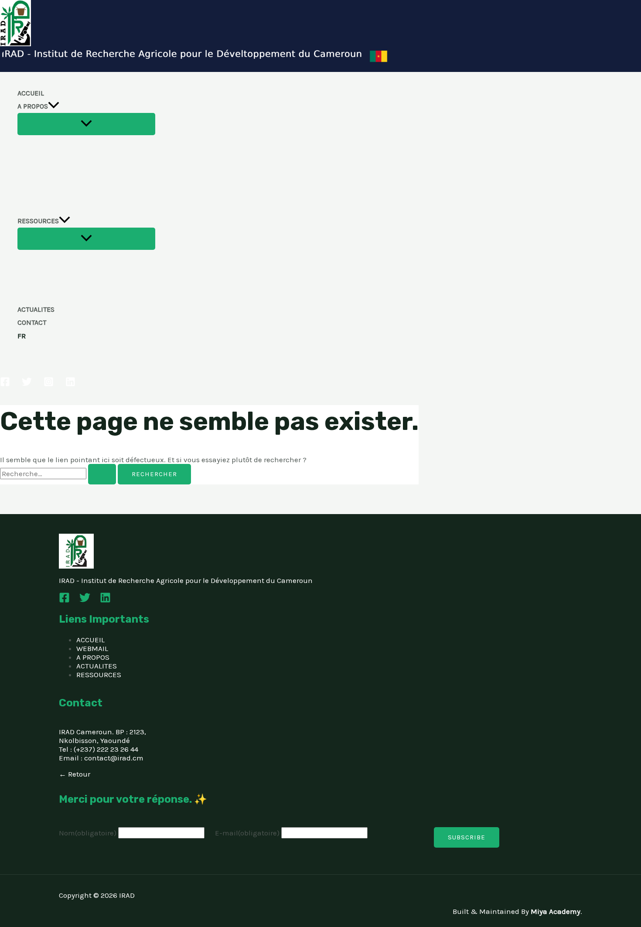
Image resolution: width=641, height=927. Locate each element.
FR (21, 335)
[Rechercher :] (59, 473)
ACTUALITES (36, 309)
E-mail (247, 832)
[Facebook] (5, 384)
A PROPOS (32, 106)
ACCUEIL (30, 93)
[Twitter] (27, 384)
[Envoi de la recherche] (102, 474)
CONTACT (31, 322)
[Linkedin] (70, 384)
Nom (87, 832)
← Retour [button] (74, 774)
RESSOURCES (38, 221)
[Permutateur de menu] (86, 124)
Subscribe (466, 837)
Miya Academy (555, 911)
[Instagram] (49, 384)
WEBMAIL (92, 648)
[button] (53, 106)
